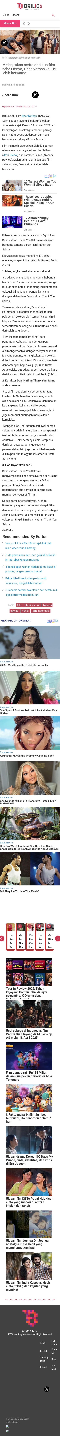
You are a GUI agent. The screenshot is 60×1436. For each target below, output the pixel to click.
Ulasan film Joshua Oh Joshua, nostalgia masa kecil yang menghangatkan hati (27, 1244)
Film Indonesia (40, 610)
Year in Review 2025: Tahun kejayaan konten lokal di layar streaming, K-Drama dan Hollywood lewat (27, 993)
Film (20, 605)
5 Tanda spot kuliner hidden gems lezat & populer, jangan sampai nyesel (30, 569)
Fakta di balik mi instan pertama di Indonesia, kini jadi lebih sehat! (25, 581)
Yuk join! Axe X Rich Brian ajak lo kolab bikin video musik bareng (28, 546)
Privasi (43, 1367)
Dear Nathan (29, 116)
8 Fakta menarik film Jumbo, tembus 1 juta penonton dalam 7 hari (28, 1118)
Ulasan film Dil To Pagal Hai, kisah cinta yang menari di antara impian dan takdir (29, 1202)
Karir (54, 1359)
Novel (25, 610)
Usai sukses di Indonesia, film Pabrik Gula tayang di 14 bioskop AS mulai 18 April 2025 (29, 1034)
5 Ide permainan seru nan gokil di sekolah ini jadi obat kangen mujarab (30, 557)
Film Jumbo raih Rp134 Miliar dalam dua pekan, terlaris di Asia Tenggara (29, 1076)
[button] (24, 23)
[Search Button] (53, 15)
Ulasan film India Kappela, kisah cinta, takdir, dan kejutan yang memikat (28, 1286)
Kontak (43, 1351)
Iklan (42, 1343)
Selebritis (8, 14)
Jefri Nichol (10, 155)
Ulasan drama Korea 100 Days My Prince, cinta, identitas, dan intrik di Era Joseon (29, 1160)
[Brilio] (29, 6)
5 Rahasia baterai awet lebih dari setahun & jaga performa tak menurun (31, 592)
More (16, 14)
